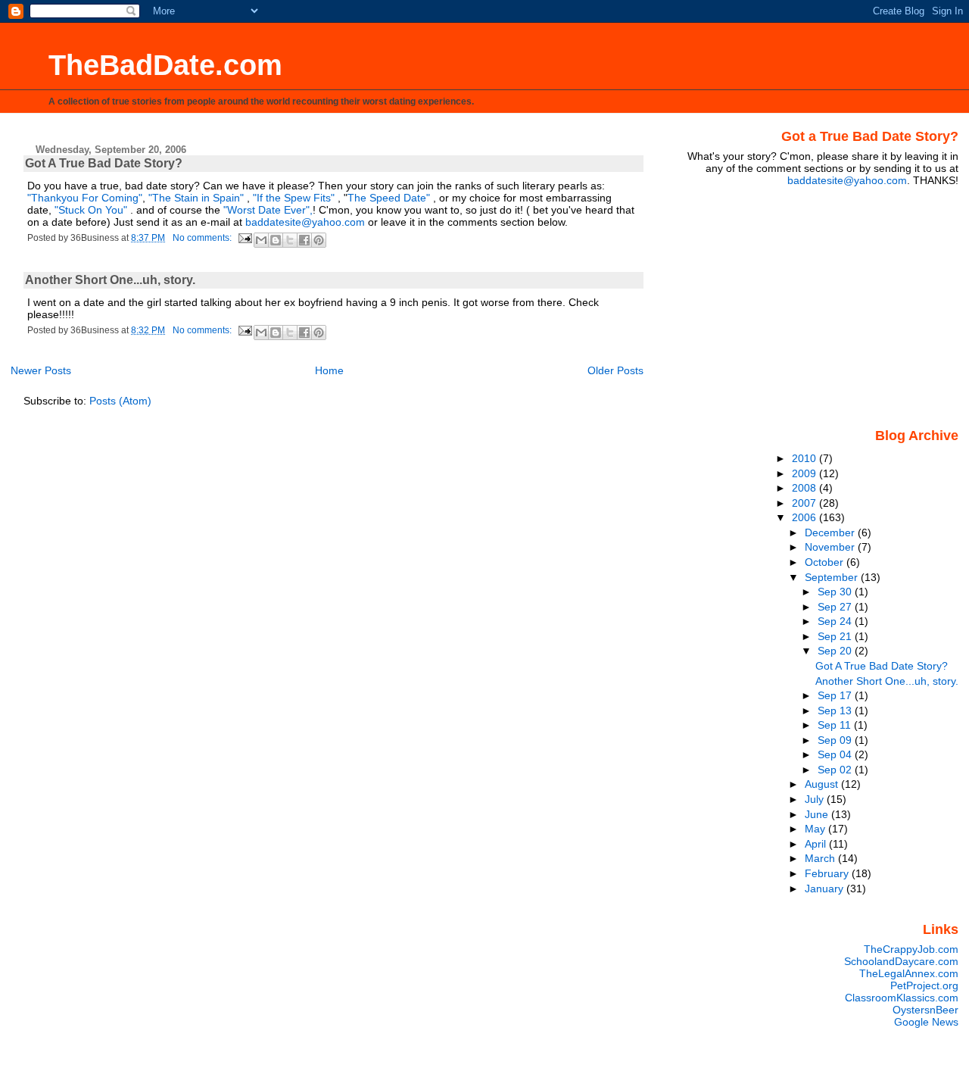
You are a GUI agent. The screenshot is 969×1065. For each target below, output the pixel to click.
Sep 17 (836, 695)
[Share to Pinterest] (318, 240)
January (825, 888)
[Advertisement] (863, 306)
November (831, 547)
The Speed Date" (388, 198)
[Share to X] (290, 240)
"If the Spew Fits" (294, 198)
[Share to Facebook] (304, 240)
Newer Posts (41, 370)
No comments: (203, 237)
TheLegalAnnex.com (908, 973)
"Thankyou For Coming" (84, 198)
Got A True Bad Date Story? (103, 163)
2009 (805, 473)
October (825, 562)
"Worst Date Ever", (268, 210)
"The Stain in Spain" (196, 198)
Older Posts (615, 370)
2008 (805, 488)
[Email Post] (244, 237)
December (831, 532)
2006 (805, 517)
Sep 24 (836, 621)
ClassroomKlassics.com (901, 998)
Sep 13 (836, 710)
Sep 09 (836, 740)
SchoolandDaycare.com (901, 961)
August (823, 784)
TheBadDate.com (165, 64)
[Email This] (261, 240)
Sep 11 (836, 725)
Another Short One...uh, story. (110, 279)
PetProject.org (924, 985)
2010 (805, 458)
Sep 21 (836, 636)
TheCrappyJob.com (911, 949)
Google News (926, 1022)
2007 (805, 503)
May (816, 829)
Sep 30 (836, 592)
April (817, 844)
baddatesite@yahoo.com (305, 222)
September (833, 577)
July (816, 799)
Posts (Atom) (120, 401)
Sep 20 (836, 651)
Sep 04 (836, 754)
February (828, 873)
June (818, 814)
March (821, 858)
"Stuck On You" (92, 210)
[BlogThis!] (275, 240)
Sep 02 (836, 770)
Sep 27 (836, 607)
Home (329, 370)
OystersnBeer (925, 1010)
